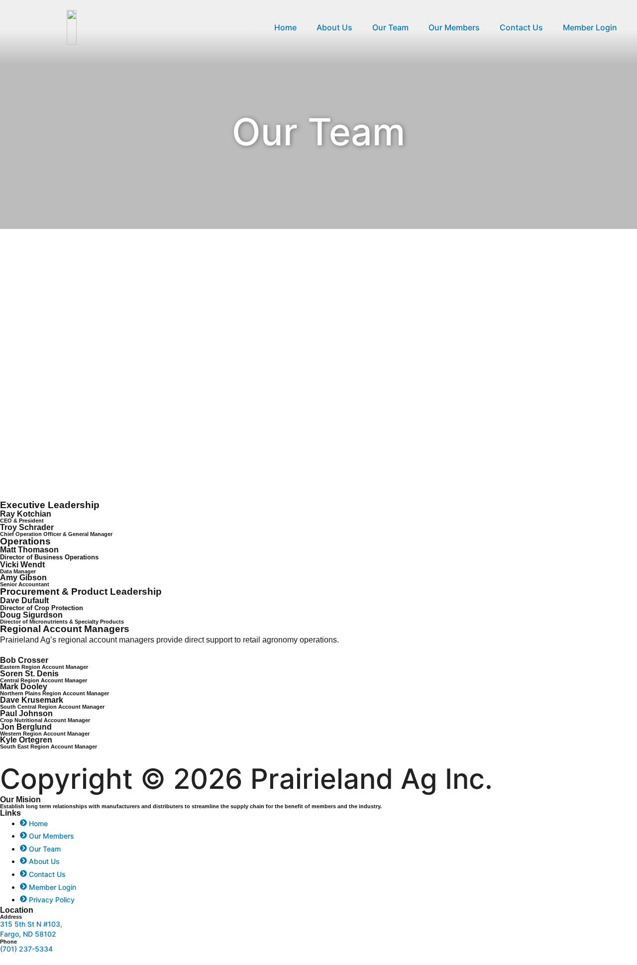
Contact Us (521, 27)
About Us (334, 27)
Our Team (390, 27)
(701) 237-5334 (26, 949)
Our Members (454, 27)
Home (285, 27)
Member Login (590, 27)
